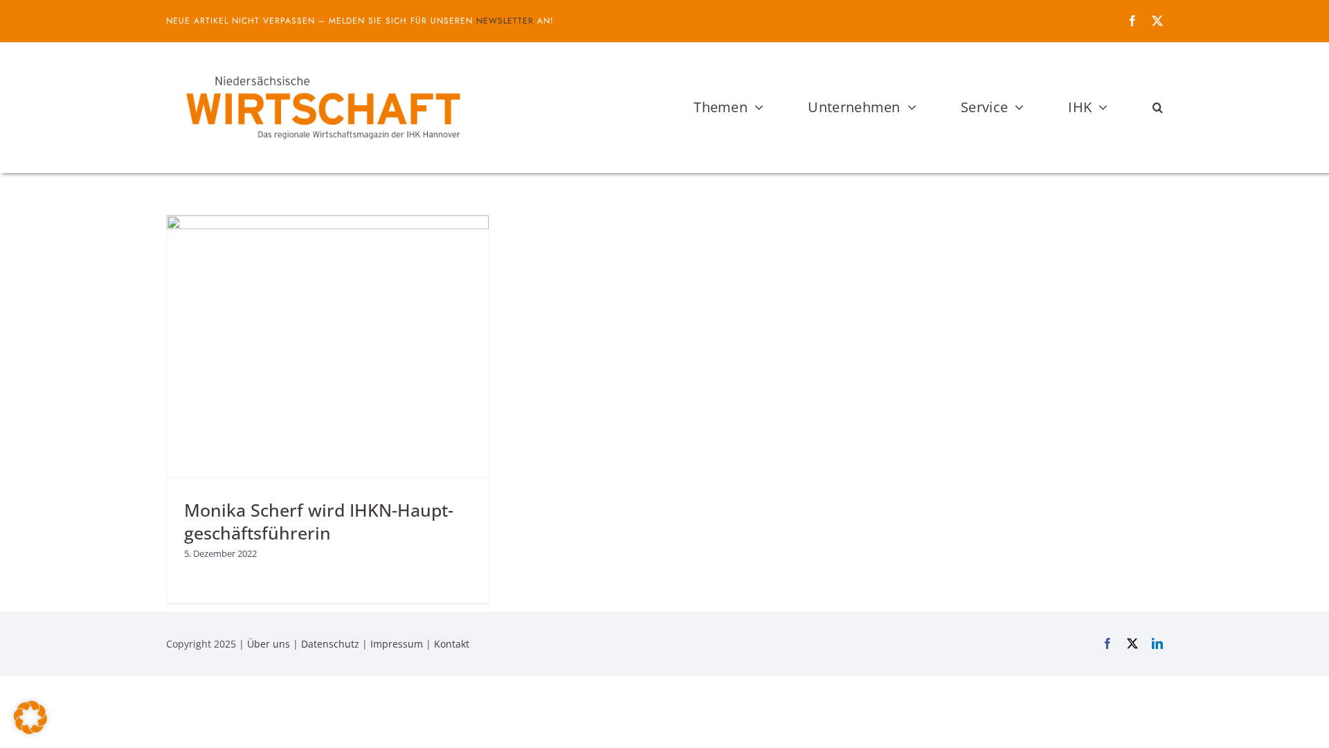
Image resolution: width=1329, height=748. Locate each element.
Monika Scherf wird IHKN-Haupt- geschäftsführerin (318, 521)
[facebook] (1132, 20)
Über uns (268, 643)
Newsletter (505, 21)
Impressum (396, 643)
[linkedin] (1157, 643)
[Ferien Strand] (322, 68)
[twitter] (1157, 20)
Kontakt (451, 643)
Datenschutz (330, 643)
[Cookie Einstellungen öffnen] (30, 730)
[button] (1157, 107)
